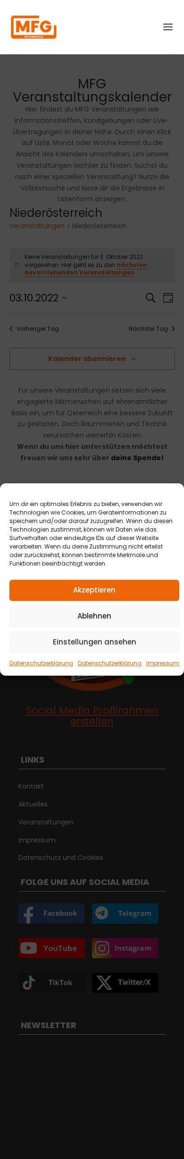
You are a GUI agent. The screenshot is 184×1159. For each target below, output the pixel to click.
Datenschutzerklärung (41, 663)
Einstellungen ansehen (94, 642)
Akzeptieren (94, 590)
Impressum (162, 663)
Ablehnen (94, 616)
